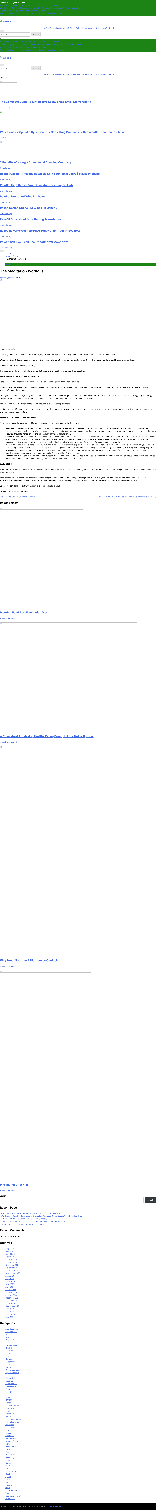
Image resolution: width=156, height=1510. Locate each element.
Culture (8, 1356)
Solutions (9, 1474)
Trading (8, 1485)
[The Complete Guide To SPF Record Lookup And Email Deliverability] (8, 82)
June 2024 (10, 1314)
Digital (8, 1367)
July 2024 (9, 1311)
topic (7, 1482)
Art (6, 1334)
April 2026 (10, 1254)
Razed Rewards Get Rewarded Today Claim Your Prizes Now (40, 230)
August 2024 (11, 1309)
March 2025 (10, 1289)
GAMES (8, 1400)
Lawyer (8, 1433)
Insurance (9, 1425)
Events (8, 1389)
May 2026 (9, 1251)
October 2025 (11, 1270)
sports (8, 1477)
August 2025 (11, 1276)
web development (13, 1496)
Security (9, 1466)
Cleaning (9, 1351)
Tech (48, 28)
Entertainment (56, 28)
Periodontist (10, 1446)
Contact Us (110, 28)
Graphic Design (12, 1405)
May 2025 (9, 1284)
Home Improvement (14, 1422)
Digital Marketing (12, 1370)
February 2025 (11, 1292)
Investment (10, 1427)
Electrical (9, 1381)
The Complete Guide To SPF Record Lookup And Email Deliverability (29, 5)
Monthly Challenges (97, 28)
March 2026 (10, 1257)
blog (7, 1337)
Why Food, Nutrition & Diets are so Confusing (30, 960)
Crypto (8, 1353)
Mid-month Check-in (14, 1184)
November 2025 (12, 1268)
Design (8, 1364)
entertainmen (11, 1383)
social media (10, 1471)
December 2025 (12, 1265)
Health (8, 1411)
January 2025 (11, 1295)
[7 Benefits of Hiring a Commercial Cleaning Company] (8, 142)
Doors (8, 1375)
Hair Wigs (9, 1408)
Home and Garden (13, 1419)
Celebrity (80, 28)
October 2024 (11, 1303)
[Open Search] (2, 31)
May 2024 (9, 1317)
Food (7, 1397)
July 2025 (9, 1279)
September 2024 (12, 1306)
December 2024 (12, 1298)
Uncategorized (11, 1490)
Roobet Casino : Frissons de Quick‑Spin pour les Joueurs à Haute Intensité (32, 13)
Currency (9, 1359)
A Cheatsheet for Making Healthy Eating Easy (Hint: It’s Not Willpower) (47, 736)
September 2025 (12, 1273)
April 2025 (10, 1287)
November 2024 (12, 1300)
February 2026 (11, 1259)
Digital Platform (12, 1373)
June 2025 (10, 1281)
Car (7, 1342)
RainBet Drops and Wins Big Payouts (24, 196)
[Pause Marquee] (2, 251)
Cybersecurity (11, 1362)
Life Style (9, 1435)
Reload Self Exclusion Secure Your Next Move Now (34, 242)
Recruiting (9, 1457)
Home (43, 28)
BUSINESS (9, 1340)
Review (8, 1463)
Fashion (8, 1392)
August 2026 (11, 1248)
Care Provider (11, 1345)
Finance (8, 1394)
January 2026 (11, 1262)
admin (2, 278)
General (8, 1403)
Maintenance (10, 1438)
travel (7, 1488)
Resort (8, 1460)
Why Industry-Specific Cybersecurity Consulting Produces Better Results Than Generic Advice (40, 8)
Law (7, 1430)
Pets (7, 1452)
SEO (7, 1468)
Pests (7, 1449)
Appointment (11, 1331)
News (86, 28)
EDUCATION (10, 1378)
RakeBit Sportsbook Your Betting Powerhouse (30, 219)
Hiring (8, 1416)
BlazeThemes (55, 1506)
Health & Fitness (69, 28)
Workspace (10, 1498)
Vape (7, 1493)
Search (3, 1196)
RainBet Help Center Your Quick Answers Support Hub (36, 185)
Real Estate (10, 1455)
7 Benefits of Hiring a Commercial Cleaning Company (23, 11)
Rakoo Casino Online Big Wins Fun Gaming (28, 208)
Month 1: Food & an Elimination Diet (23, 612)
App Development (13, 1329)
